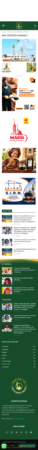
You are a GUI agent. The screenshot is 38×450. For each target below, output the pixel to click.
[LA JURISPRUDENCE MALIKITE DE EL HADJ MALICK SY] (7, 252)
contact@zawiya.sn (18, 418)
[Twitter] (26, 432)
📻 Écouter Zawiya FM (27, 446)
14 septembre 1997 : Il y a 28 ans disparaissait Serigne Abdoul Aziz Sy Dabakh (24, 289)
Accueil (4, 32)
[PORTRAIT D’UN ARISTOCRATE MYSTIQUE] (7, 280)
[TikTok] (21, 432)
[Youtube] (31, 432)
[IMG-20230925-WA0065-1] (19, 50)
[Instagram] (12, 432)
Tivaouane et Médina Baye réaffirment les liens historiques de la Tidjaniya (24, 270)
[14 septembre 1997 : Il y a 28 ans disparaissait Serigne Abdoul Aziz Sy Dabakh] (7, 290)
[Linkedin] (17, 432)
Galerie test (10, 32)
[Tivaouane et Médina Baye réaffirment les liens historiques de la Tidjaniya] (7, 271)
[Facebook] (7, 432)
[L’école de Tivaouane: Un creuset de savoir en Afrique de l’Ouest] (7, 242)
